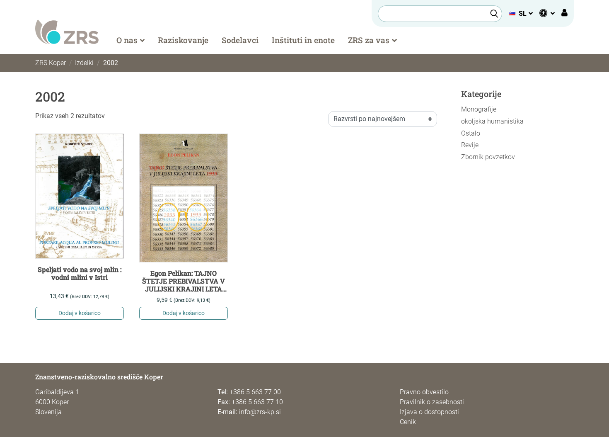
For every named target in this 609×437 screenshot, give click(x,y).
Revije (470, 145)
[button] (520, 13)
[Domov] (67, 31)
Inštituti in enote (303, 40)
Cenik (408, 422)
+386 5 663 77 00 (255, 392)
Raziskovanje (183, 40)
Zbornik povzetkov (488, 157)
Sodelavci (240, 40)
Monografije (478, 109)
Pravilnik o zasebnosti (432, 402)
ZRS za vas (368, 40)
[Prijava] (564, 14)
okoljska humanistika (492, 121)
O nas (127, 40)
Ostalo (470, 133)
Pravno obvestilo (424, 392)
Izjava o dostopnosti (429, 412)
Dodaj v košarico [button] (79, 313)
